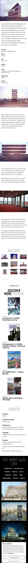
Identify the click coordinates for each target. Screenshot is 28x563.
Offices (3, 77)
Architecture (4, 82)
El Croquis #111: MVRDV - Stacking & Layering (11, 319)
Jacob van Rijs (6, 421)
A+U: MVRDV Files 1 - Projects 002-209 (13, 373)
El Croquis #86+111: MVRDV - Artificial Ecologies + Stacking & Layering (13, 346)
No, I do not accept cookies (13, 561)
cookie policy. (11, 553)
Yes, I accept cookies (14, 557)
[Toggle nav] (26, 2)
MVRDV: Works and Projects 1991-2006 (12, 399)
